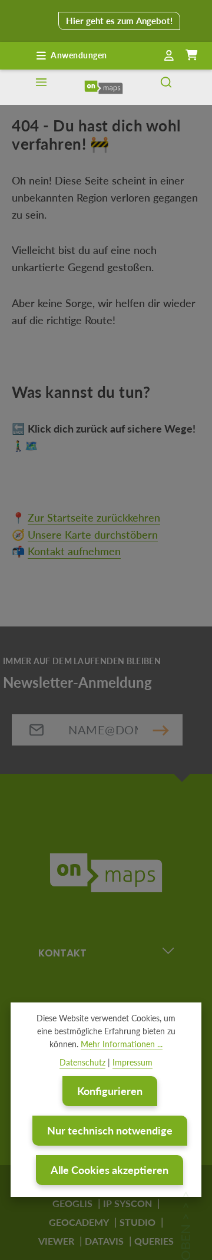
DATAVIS (104, 1240)
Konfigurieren (110, 1090)
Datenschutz (82, 1062)
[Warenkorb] (191, 55)
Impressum (132, 1062)
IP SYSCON (127, 1203)
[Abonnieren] (161, 730)
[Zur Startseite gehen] (104, 87)
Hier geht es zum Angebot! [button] (119, 20)
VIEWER (56, 1240)
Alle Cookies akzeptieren (109, 1169)
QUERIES (154, 1240)
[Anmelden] (169, 56)
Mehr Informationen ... (122, 1044)
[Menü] (41, 87)
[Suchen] (166, 87)
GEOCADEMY (79, 1222)
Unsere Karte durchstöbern (93, 534)
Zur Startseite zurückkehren (94, 517)
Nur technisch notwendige (110, 1130)
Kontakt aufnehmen (74, 551)
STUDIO (137, 1222)
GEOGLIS (72, 1203)
